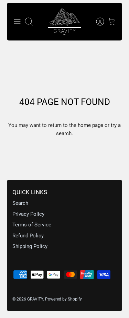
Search (20, 203)
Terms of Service (31, 225)
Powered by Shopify (63, 299)
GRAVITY (35, 299)
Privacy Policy (28, 214)
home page (90, 125)
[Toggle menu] (17, 21)
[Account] (96, 21)
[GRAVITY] (64, 21)
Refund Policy (28, 236)
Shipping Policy (29, 246)
